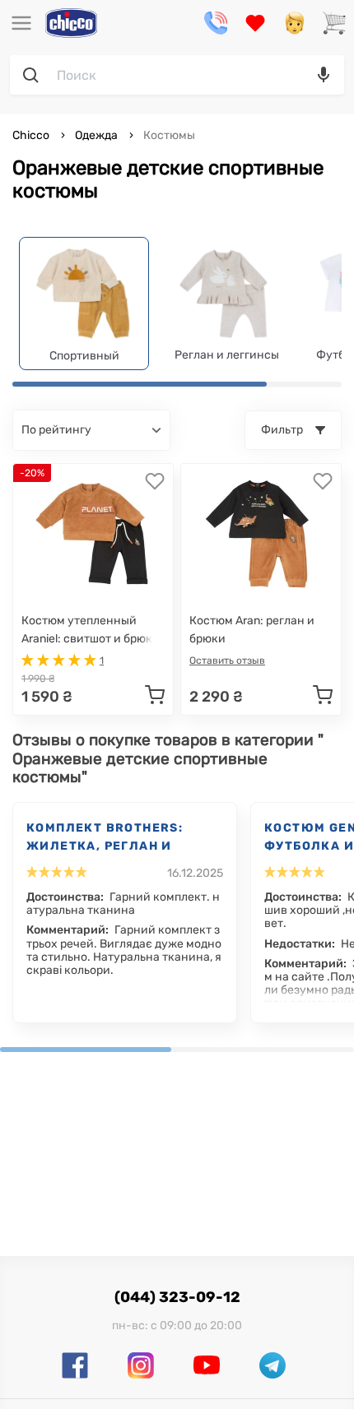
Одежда (96, 135)
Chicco (32, 135)
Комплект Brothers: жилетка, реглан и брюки (104, 838)
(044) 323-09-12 (177, 1297)
